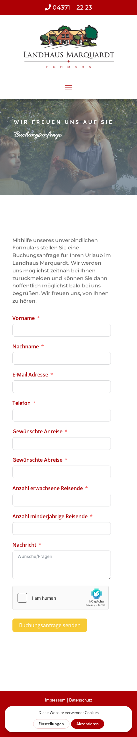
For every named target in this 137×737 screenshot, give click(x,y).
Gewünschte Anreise (37, 431)
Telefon (21, 402)
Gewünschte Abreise (37, 459)
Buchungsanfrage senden (50, 625)
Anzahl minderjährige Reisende (50, 516)
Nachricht (24, 544)
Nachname (25, 346)
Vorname (23, 318)
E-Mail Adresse (30, 374)
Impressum (55, 700)
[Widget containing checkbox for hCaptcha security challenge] (60, 598)
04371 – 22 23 (71, 7)
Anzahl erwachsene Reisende (47, 488)
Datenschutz (80, 700)
